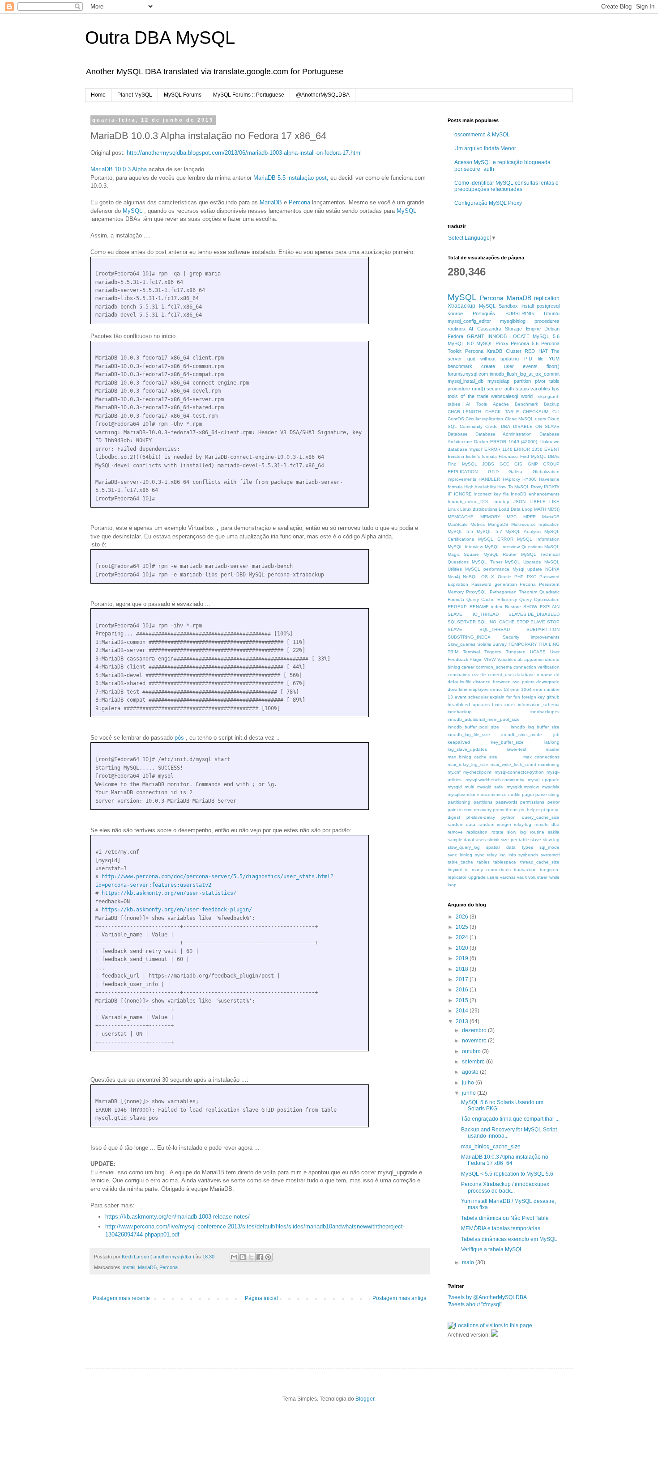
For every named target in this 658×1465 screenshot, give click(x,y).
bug (159, 1172)
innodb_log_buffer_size (535, 726)
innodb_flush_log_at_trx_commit (525, 374)
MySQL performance (487, 569)
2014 (463, 1011)
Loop (527, 509)
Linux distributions (478, 509)
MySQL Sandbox (498, 306)
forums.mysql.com (468, 374)
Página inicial (261, 1298)
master (553, 749)
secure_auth (500, 388)
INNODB (497, 336)
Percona (299, 202)
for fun (513, 696)
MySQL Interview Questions (514, 546)
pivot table (547, 381)
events (530, 366)
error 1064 (521, 689)
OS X (487, 576)
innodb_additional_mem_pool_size (484, 719)
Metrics (477, 524)
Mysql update (527, 569)
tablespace (504, 862)
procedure (459, 388)
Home (98, 95)
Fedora (455, 336)
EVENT (552, 449)
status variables (533, 388)
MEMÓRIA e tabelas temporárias (500, 1228)
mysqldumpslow (523, 786)
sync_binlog (460, 854)
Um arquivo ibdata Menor (485, 148)
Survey (499, 644)
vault (522, 877)
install (129, 1267)
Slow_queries (461, 644)
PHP (519, 576)
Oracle (504, 576)
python (508, 817)
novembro (475, 1040)
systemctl (550, 854)
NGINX (552, 569)
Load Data (510, 509)
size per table (515, 839)
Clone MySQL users (525, 418)
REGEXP (457, 606)
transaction (525, 869)
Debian (552, 328)
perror (553, 802)
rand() (478, 388)
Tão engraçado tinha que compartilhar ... (510, 1119)
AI (471, 328)
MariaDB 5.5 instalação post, (291, 177)
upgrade (477, 877)
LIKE (554, 501)
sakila (554, 832)
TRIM (453, 651)
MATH (540, 509)
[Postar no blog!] (242, 1257)
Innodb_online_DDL (468, 501)
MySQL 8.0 (461, 343)
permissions (532, 802)
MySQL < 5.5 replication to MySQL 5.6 (507, 1174)
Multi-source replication (535, 524)
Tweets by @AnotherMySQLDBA (487, 1297)
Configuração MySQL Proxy (488, 203)
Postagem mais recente (121, 1298)
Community (471, 426)
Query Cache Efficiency (491, 599)
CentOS (456, 418)
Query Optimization (539, 599)
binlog (454, 667)
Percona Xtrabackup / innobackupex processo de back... (505, 1187)
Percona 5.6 (524, 343)
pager (528, 794)
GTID (493, 471)
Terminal (471, 651)
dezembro (475, 1030)
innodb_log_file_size (469, 734)
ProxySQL (476, 591)
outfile (514, 794)
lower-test (516, 749)
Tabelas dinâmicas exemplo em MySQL (509, 1239)
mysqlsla (551, 786)
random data (461, 824)
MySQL (132, 210)
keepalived (459, 742)
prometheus (505, 809)
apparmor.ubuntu (542, 659)
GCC (504, 464)
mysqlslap (498, 381)
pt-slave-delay (480, 817)
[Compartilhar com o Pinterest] (268, 1257)
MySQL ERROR (495, 539)
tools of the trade (468, 396)
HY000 (529, 479)
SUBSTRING (519, 313)
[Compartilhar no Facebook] (259, 1257)
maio (468, 1262)
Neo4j (454, 576)
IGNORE (463, 493)
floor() (553, 366)
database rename (533, 674)
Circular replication (484, 418)
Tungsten (516, 651)
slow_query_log (464, 847)
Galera (515, 471)
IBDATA (552, 486)
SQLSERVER (462, 621)
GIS (518, 464)
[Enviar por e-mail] (234, 1257)
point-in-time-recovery (469, 809)
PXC (531, 576)
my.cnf (454, 772)
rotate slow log (508, 832)
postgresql (548, 306)
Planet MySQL (134, 95)
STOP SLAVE (531, 621)
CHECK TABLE (502, 411)
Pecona (528, 584)
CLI (556, 411)
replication (547, 298)
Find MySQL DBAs (540, 456)
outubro (472, 1051)
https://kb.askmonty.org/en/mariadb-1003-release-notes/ (177, 1216)
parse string (547, 794)
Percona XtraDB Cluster (493, 351)
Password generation (494, 584)
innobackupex (545, 711)
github (553, 696)
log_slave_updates (467, 749)
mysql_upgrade (544, 779)
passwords (506, 802)
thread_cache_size (540, 862)
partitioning (459, 802)
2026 (463, 917)
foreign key (533, 696)
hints (497, 704)
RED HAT (536, 351)
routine (537, 832)
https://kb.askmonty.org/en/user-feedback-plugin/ (177, 909)
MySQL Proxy (492, 343)
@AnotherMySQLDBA (323, 95)
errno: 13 (499, 689)
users (492, 877)
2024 (463, 937)
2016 (463, 990)
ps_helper (529, 809)
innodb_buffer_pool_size (473, 726)
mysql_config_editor (469, 321)
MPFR (529, 516)
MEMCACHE (461, 516)
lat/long (552, 742)
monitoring (549, 764)
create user (497, 366)
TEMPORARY (522, 644)
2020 (463, 948)
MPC (512, 516)
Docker (481, 441)
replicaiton (476, 832)
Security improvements (531, 637)
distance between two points (503, 681)
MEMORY (490, 516)
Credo (491, 426)
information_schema (539, 704)
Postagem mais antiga (399, 1298)
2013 (463, 1021)
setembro (474, 1062)
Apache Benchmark (515, 404)
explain (497, 696)
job (556, 734)
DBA (505, 426)
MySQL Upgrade (523, 561)
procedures (547, 321)
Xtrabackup (461, 306)
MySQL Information (538, 539)
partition (522, 381)
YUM (554, 358)
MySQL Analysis (523, 531)
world (527, 396)
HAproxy (511, 479)
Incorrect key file (491, 493)
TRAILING (549, 644)
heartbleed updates (469, 704)
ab (520, 659)
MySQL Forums (182, 95)
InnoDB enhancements (535, 493)
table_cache (460, 862)
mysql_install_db (465, 381)
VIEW (490, 659)
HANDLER (489, 479)
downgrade (548, 681)
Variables (506, 659)
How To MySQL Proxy (519, 486)
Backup (552, 404)
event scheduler (471, 696)
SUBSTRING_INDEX (469, 637)
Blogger (364, 1399)
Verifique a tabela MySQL (492, 1249)
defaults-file (459, 681)
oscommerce (494, 794)
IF (450, 493)
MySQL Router (500, 554)
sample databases (467, 839)
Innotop (501, 501)
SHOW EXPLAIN (541, 606)
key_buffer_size (507, 742)
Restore (513, 606)
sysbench (528, 854)
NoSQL (470, 576)
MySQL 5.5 (460, 531)
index (510, 704)
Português (484, 313)
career (467, 667)
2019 (463, 958)
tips (556, 388)
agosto (471, 1072)
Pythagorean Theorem (513, 591)
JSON (519, 501)
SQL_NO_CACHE (496, 621)
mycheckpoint (477, 772)
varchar (507, 877)
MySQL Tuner (487, 561)
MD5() (553, 509)
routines (456, 328)
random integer (495, 824)
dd (557, 674)
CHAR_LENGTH (464, 411)
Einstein (456, 456)
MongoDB (498, 524)
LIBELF (537, 501)
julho (468, 1083)
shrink (493, 839)
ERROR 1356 (528, 449)
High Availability (480, 486)
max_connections (541, 756)
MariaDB (271, 202)
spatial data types (509, 847)
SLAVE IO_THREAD (473, 614)
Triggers (492, 651)
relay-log (522, 824)
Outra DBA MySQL (160, 37)
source (455, 313)
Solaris (484, 644)
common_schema (494, 667)
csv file (479, 674)
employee (479, 689)
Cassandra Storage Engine (509, 328)
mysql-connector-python (519, 772)
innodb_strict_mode (521, 734)
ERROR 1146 (498, 449)
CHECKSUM (535, 411)
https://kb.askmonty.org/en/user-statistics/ (169, 893)
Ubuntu (552, 313)
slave (535, 839)
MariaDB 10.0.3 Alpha (118, 169)
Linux (453, 509)
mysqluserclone (463, 794)
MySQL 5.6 (546, 336)
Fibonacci (508, 456)
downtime (457, 689)
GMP (533, 464)
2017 (463, 979)
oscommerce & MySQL (482, 134)
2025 (463, 927)
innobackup (460, 711)
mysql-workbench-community (495, 779)
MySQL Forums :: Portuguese (248, 95)
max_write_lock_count (513, 764)
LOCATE (520, 336)
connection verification (536, 667)
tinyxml (454, 869)
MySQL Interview (465, 546)
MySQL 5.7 (489, 531)
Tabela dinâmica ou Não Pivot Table (505, 1218)
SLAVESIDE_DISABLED (534, 614)
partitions (483, 802)
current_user (501, 674)
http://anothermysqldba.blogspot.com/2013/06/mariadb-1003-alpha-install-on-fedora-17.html (244, 152)
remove (455, 832)
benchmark (460, 366)
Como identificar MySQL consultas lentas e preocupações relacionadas (506, 186)
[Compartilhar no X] (251, 1257)
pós (179, 737)
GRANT (475, 336)
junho (469, 1093)
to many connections (488, 869)
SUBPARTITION (543, 629)
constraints (459, 674)
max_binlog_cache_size (472, 756)
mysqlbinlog (513, 321)
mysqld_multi (461, 786)
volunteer (537, 877)
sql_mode (549, 847)
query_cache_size (541, 817)
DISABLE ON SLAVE (536, 426)
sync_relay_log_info (495, 854)
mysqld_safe (490, 786)
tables (483, 862)
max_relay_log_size (468, 764)
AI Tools (476, 404)
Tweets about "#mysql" (475, 1304)
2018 (463, 969)
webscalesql (504, 396)
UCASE (538, 651)
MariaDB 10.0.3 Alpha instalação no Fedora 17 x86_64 (504, 1160)
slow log (551, 839)
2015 (463, 1000)
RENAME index (486, 606)
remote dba (547, 824)
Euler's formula (481, 456)
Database (458, 434)
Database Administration (503, 434)
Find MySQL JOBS (471, 464)
